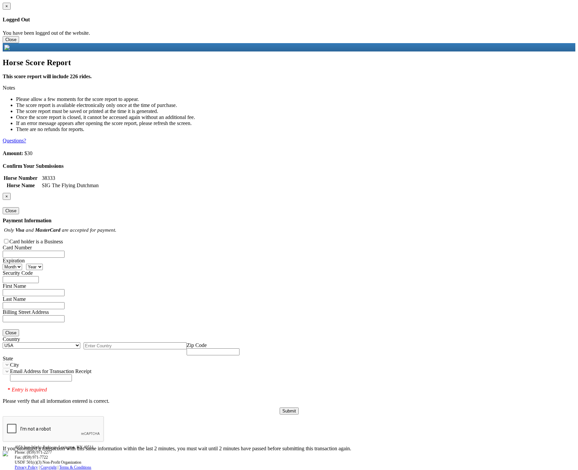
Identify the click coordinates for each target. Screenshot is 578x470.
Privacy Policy (26, 467)
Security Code (18, 273)
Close (10, 39)
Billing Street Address (26, 312)
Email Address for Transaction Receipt (50, 371)
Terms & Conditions (75, 467)
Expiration (14, 260)
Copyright (48, 467)
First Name (14, 286)
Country (11, 339)
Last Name (14, 299)
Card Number (17, 247)
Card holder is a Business (36, 241)
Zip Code (197, 345)
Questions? (14, 140)
